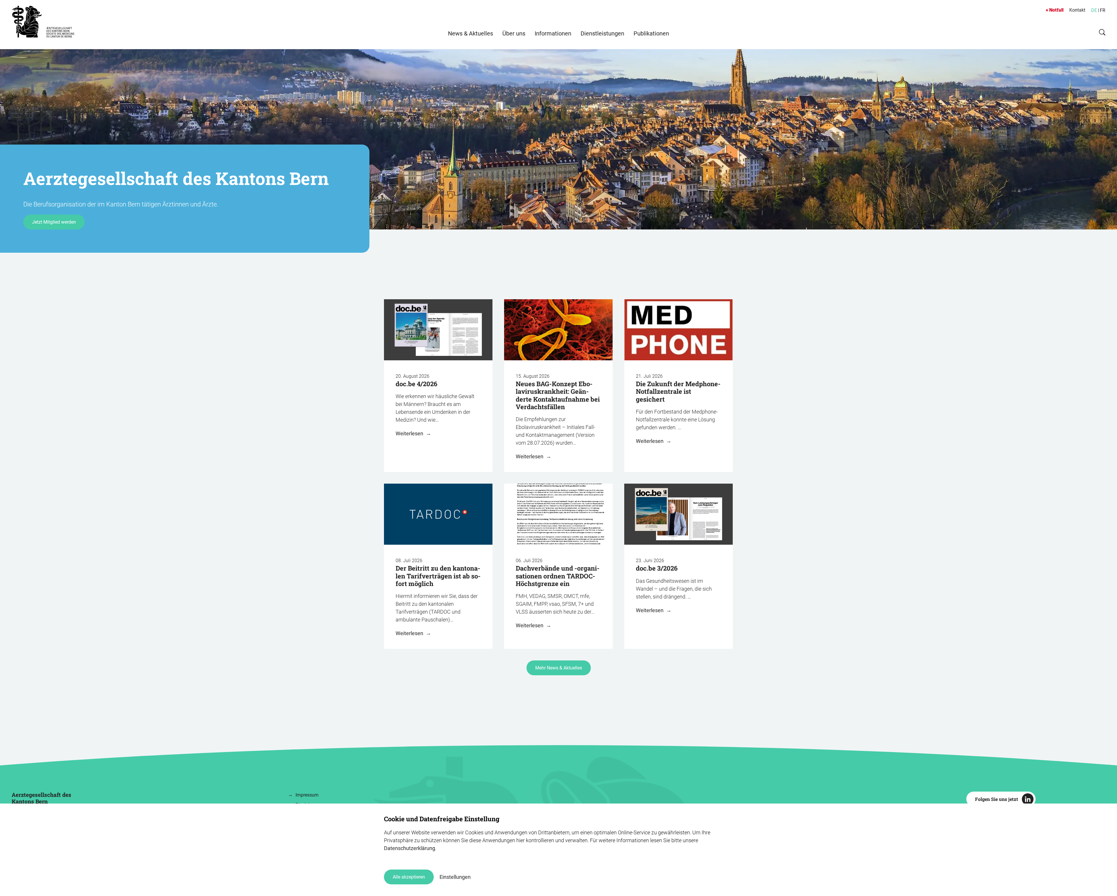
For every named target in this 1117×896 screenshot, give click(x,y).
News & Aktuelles (470, 33)
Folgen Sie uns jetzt (996, 799)
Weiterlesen (410, 433)
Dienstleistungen (602, 33)
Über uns (513, 33)
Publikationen (651, 33)
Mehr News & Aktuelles (558, 668)
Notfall (1056, 10)
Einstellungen (455, 877)
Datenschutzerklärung (409, 848)
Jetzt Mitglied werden (54, 222)
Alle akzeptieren (409, 877)
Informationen (553, 33)
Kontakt (1077, 10)
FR (1102, 10)
